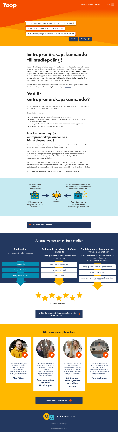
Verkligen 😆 (85, 39)
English (84, 5)
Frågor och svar (66, 416)
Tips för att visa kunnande (42, 225)
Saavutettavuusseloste (59, 429)
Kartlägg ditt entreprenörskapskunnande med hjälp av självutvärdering (57, 314)
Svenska (97, 5)
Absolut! (73, 39)
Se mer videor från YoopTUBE (56, 400)
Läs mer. (68, 87)
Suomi (90, 5)
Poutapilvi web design (59, 424)
